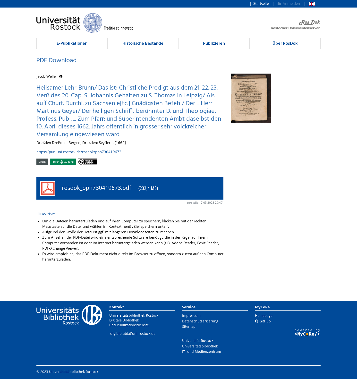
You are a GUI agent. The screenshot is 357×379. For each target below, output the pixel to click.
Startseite (261, 3)
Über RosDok (285, 43)
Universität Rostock (197, 340)
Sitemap (189, 326)
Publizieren (214, 43)
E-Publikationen (72, 43)
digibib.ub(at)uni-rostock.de (132, 333)
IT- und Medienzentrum (201, 351)
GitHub (264, 321)
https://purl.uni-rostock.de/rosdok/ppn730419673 (78, 151)
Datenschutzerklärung (200, 321)
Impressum (191, 315)
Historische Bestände (142, 43)
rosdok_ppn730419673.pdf (108, 188)
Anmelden (290, 3)
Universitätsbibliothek (200, 346)
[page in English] (309, 3)
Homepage (263, 315)
